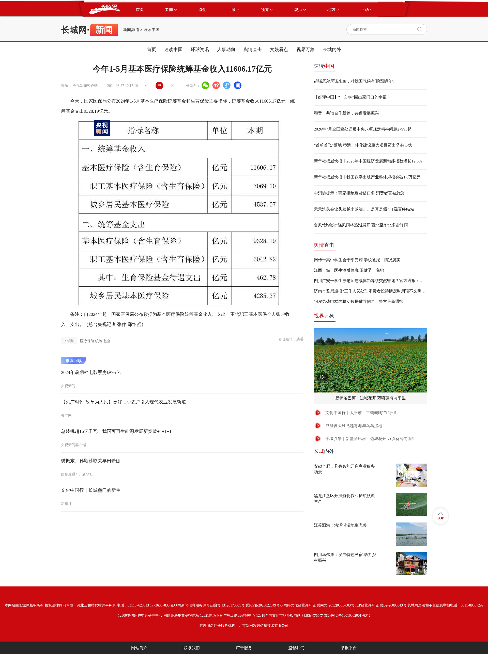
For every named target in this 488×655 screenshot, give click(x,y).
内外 (324, 451)
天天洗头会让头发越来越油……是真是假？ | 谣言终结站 (364, 209)
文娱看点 (279, 49)
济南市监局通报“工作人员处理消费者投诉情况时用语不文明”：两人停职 (370, 291)
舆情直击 (252, 49)
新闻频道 (131, 30)
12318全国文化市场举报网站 (278, 615)
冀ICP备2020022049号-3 (264, 605)
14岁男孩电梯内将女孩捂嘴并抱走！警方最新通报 (358, 301)
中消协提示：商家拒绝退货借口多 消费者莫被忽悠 (359, 193)
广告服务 (244, 648)
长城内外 (332, 49)
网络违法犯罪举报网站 (181, 615)
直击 (324, 245)
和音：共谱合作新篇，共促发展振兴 (346, 113)
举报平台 (349, 648)
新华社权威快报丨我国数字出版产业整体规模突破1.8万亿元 (367, 177)
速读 (324, 66)
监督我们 (296, 648)
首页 (151, 49)
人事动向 (226, 49)
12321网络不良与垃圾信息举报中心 (227, 615)
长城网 (74, 30)
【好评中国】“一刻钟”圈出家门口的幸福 (350, 97)
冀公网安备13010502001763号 (347, 615)
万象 (324, 316)
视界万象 (305, 49)
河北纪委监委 (312, 615)
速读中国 (151, 30)
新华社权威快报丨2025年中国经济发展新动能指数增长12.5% (368, 161)
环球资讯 (200, 49)
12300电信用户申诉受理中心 (140, 615)
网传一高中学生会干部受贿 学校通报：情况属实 (357, 260)
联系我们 (192, 648)
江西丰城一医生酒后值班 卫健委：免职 (349, 270)
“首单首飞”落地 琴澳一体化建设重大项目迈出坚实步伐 (363, 145)
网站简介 (139, 648)
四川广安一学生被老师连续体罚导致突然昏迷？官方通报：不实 (370, 281)
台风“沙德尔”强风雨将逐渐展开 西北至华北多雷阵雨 (361, 225)
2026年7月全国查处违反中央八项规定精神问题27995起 (362, 129)
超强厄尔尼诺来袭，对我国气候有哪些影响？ (354, 81)
